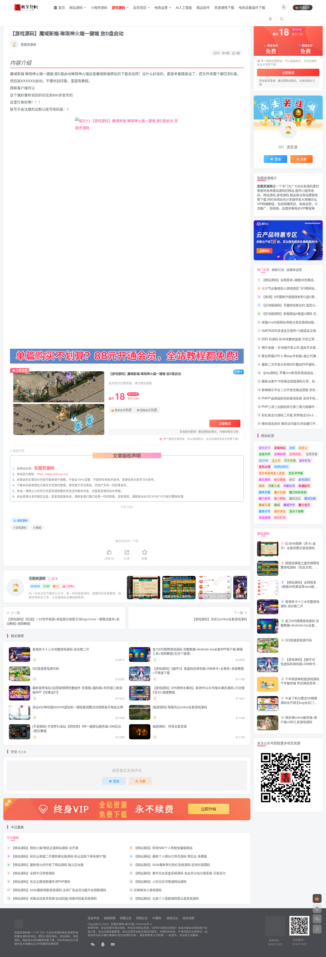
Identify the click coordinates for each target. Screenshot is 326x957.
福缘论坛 (172, 918)
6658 (37, 586)
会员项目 (139, 7)
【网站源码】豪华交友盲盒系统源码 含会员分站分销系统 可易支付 (180, 873)
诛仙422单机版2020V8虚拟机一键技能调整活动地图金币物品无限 (77, 707)
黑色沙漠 (264, 466)
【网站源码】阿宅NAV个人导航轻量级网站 (163, 847)
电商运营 (161, 7)
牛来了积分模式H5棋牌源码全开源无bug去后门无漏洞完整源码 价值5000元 (299, 702)
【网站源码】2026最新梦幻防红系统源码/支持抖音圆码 (172, 864)
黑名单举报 (296, 473)
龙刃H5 (263, 460)
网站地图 (188, 918)
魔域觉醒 (310, 498)
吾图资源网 (28, 44)
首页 (61, 7)
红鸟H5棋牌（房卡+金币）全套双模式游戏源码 (298, 545)
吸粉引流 (278, 269)
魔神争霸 (264, 492)
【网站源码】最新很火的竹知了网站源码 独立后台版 (47, 864)
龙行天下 (264, 448)
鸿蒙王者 (274, 485)
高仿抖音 (280, 517)
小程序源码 (99, 7)
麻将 (262, 485)
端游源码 (22, 520)
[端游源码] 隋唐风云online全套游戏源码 (180, 707)
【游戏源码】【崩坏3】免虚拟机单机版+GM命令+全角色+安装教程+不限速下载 (198, 670)
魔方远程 (280, 492)
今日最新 (13, 837)
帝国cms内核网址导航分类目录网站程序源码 (292, 322)
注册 (142, 781)
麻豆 (292, 479)
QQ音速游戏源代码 (45, 668)
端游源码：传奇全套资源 (170, 726)
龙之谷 (276, 460)
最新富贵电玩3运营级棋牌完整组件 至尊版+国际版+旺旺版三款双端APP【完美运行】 (77, 689)
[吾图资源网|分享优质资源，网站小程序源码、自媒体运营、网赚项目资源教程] (26, 7)
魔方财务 (264, 498)
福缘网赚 (110, 918)
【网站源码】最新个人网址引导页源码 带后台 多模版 (170, 856)
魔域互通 (264, 505)
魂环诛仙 (280, 511)
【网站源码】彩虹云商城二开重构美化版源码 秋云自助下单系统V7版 (58, 856)
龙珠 (292, 448)
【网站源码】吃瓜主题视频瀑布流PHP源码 (40, 881)
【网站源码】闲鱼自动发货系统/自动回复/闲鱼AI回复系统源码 (54, 898)
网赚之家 (126, 918)
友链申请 (93, 918)
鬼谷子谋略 (296, 511)
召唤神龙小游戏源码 (148, 890)
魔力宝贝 (304, 505)
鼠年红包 (305, 460)
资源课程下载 (224, 7)
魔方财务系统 (297, 492)
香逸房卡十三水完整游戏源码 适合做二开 (60, 649)
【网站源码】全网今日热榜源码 (33, 873)
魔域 (277, 505)
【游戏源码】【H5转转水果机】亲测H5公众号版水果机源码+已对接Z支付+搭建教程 (199, 689)
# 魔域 (37, 527)
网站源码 (76, 7)
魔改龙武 (295, 498)
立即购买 (225, 423)
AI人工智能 (184, 7)
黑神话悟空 (281, 466)
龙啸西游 (280, 454)
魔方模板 (280, 498)
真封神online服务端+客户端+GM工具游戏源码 (299, 719)
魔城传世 (289, 505)
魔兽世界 (264, 511)
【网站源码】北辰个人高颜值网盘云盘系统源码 (166, 898)
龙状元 (303, 448)
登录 (116, 781)
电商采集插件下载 (252, 7)
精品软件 (203, 7)
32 (47, 586)
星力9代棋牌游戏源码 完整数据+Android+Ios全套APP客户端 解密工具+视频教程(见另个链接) (198, 651)
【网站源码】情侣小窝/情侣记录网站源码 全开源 (44, 847)
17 (57, 586)
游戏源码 (263, 533)
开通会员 (304, 7)
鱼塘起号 (304, 485)
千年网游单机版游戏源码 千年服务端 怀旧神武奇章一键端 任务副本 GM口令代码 (300, 683)
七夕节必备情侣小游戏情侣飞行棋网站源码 (291, 288)
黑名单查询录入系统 (272, 473)
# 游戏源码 (20, 527)
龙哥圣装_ (295, 454)
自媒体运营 (294, 269)
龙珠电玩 (280, 448)
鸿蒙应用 (289, 485)
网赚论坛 (142, 918)
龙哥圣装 (311, 454)
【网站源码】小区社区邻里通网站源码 (160, 881)
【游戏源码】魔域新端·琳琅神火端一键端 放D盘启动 (67, 33)
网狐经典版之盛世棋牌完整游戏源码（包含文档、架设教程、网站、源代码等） (300, 567)
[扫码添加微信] (317, 918)
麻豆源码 (264, 479)
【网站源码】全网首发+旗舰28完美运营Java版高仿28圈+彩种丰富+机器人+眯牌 (299, 588)
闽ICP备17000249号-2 (138, 924)
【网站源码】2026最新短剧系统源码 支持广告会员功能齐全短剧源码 (58, 890)
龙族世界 (264, 454)
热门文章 (263, 269)
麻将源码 (304, 479)
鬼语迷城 (264, 517)
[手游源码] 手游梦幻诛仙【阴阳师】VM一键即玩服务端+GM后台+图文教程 (76, 728)
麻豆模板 (280, 479)
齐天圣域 (290, 460)
